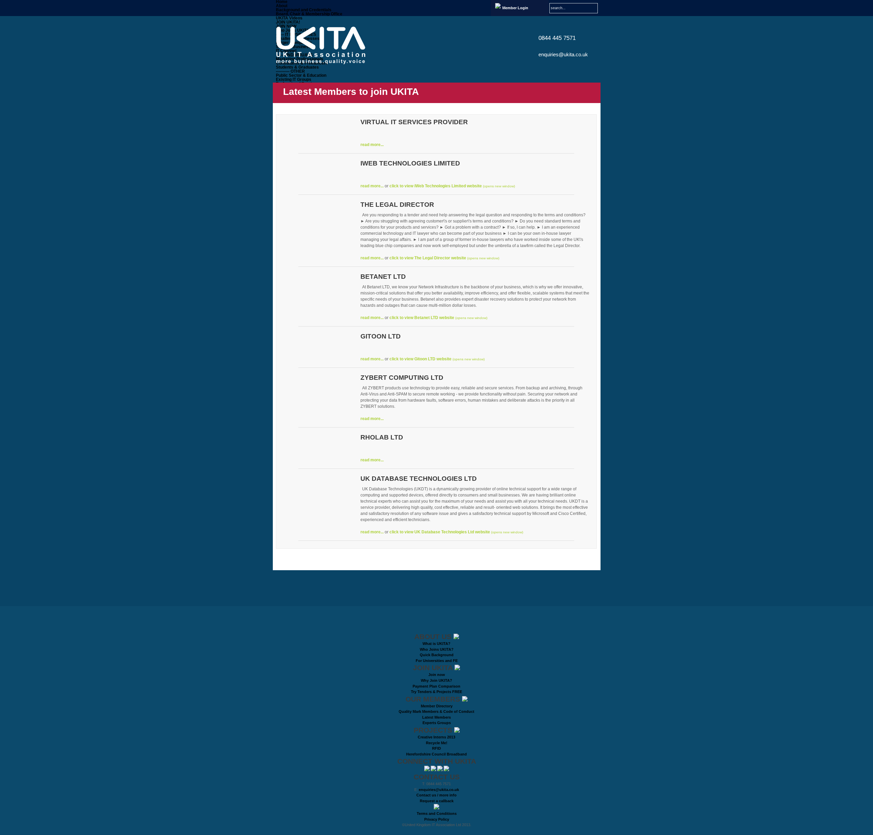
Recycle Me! (436, 743)
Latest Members (436, 717)
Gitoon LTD (380, 336)
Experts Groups (437, 723)
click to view (435, 186)
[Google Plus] (446, 770)
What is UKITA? (436, 644)
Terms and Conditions (437, 813)
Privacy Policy (436, 819)
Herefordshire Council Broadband (436, 754)
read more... (372, 144)
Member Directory (437, 706)
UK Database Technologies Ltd (418, 478)
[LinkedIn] (434, 770)
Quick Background (437, 655)
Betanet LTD (383, 276)
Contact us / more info (436, 795)
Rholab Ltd (381, 437)
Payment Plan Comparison (436, 686)
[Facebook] (440, 770)
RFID (436, 748)
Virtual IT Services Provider (414, 122)
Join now (436, 675)
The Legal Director (397, 204)
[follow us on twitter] (427, 770)
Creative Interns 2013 (436, 737)
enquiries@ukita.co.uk (563, 54)
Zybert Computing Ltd (401, 377)
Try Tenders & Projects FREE (436, 692)
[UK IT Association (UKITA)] (326, 45)
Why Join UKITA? (436, 680)
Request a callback (437, 801)
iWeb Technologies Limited (410, 163)
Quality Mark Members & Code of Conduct (436, 711)
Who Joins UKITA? (437, 649)
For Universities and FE (437, 661)
